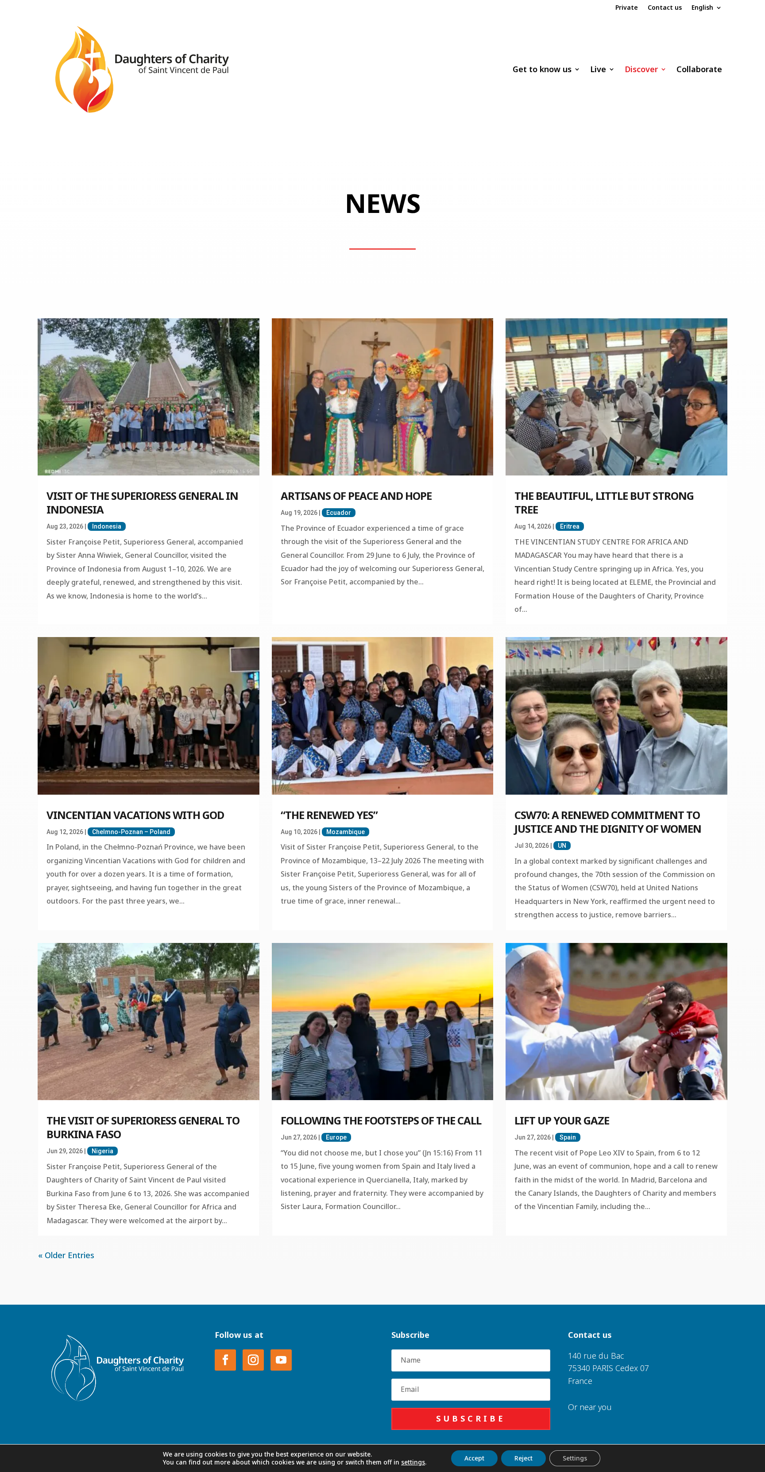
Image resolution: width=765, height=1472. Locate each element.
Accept (474, 1458)
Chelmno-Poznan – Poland (131, 831)
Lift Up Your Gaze (561, 1120)
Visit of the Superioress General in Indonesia (142, 502)
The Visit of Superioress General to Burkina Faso (143, 1127)
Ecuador (338, 512)
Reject (523, 1458)
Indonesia (106, 526)
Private (626, 8)
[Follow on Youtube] (281, 1360)
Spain (568, 1137)
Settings (575, 1458)
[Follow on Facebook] (225, 1360)
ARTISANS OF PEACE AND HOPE (356, 495)
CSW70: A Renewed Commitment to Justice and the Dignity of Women (607, 821)
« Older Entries (66, 1255)
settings (413, 1462)
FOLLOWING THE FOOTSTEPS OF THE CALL (381, 1120)
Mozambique (345, 831)
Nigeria (102, 1151)
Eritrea (570, 526)
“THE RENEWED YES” (329, 814)
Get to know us (542, 69)
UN (562, 845)
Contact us (665, 8)
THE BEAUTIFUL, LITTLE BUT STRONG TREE (604, 502)
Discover (641, 69)
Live (598, 69)
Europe (336, 1137)
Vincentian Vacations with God (135, 814)
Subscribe (471, 1418)
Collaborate (699, 69)
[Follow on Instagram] (253, 1360)
